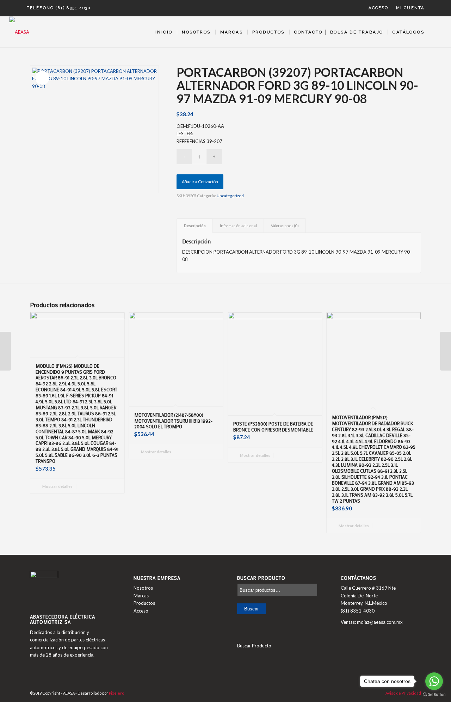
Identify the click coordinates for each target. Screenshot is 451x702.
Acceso (378, 8)
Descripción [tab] (195, 225)
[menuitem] (378, 8)
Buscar (251, 608)
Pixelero (116, 693)
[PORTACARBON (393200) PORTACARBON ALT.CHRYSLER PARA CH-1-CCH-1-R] (445, 351)
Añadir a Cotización (200, 181)
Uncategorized (230, 195)
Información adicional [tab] (238, 225)
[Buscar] (435, 32)
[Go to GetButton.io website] (434, 694)
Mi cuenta (410, 8)
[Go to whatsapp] (434, 681)
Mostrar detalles (57, 486)
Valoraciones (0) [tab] (285, 225)
